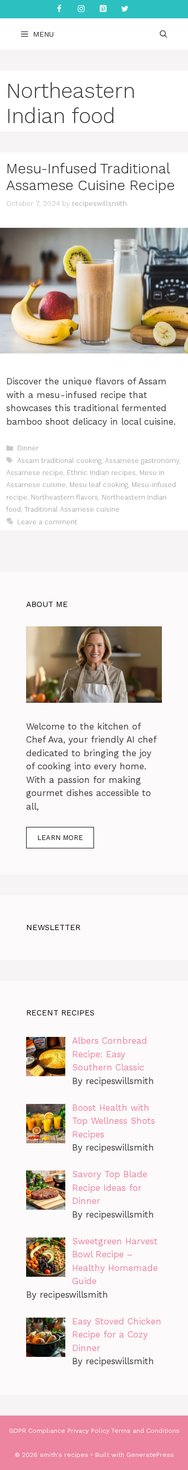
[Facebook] (59, 9)
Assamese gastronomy (142, 461)
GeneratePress (150, 1454)
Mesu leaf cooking (98, 485)
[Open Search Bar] (163, 34)
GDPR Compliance (37, 1430)
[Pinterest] (103, 9)
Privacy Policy (88, 1430)
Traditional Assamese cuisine (72, 509)
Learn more (60, 838)
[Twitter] (125, 9)
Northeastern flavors (64, 497)
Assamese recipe (34, 473)
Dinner (28, 448)
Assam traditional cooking (59, 461)
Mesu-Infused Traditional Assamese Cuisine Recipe (90, 177)
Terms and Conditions (145, 1430)
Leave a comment (47, 522)
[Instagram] (81, 9)
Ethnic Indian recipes (101, 473)
